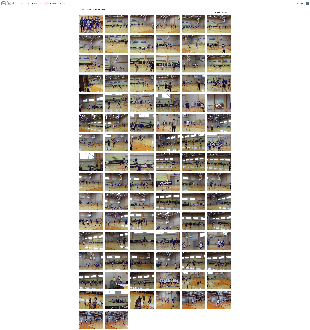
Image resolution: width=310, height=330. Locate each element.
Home (21, 3)
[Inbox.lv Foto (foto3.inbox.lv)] (8, 3)
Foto (46, 3)
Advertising (53, 3)
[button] (62, 3)
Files (41, 3)
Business (34, 3)
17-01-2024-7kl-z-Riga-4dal (92, 9)
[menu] (307, 3)
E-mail (27, 3)
